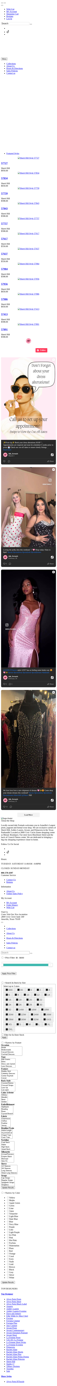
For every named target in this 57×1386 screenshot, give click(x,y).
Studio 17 (10, 1364)
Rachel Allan (11, 1349)
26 (20, 1004)
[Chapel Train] (6, 1135)
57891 (4, 329)
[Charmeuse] (5, 1119)
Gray (11, 1272)
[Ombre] (4, 1102)
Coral (11, 1256)
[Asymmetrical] (6, 1133)
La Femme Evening (14, 1345)
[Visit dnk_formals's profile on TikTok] (5, 455)
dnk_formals (23, 345)
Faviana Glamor (13, 1321)
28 (30, 1004)
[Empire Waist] (7, 1156)
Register (9, 16)
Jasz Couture (11, 1325)
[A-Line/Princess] (7, 1154)
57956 (4, 284)
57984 (4, 269)
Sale (8, 1371)
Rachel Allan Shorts (14, 1352)
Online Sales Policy (14, 893)
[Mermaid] (7, 1159)
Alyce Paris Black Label (16, 1304)
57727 (4, 163)
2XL (10, 1029)
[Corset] (9, 1078)
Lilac (11, 1230)
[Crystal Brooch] (7, 1114)
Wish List (10, 9)
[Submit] (31, 24)
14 (48, 994)
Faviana (9, 1318)
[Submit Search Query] (31, 953)
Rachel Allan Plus (13, 1354)
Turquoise (13, 1214)
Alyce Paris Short (13, 1301)
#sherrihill (17, 795)
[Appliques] (7, 1107)
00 (21, 990)
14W (21, 1009)
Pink (11, 1238)
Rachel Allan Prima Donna (17, 1357)
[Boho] (8, 1062)
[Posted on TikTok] (52, 454)
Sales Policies (12, 943)
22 (41, 999)
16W (33, 1009)
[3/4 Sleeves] (9, 1168)
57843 (4, 208)
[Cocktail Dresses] (11, 1054)
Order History (12, 905)
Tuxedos (10, 1369)
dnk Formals (34, 345)
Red (11, 1251)
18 (20, 999)
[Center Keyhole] (9, 1076)
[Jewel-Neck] (7, 1149)
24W (36, 1014)
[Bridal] (11, 1047)
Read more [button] (7, 450)
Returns (9, 882)
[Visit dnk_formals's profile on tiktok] (28, 341)
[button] (11, 63)
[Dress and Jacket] (8, 1064)
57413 (4, 314)
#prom (10, 552)
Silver (11, 1275)
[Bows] (7, 1111)
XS (10, 1024)
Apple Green (14, 1203)
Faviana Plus (11, 1323)
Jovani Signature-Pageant (17, 1333)
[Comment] (8, 461)
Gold (11, 1264)
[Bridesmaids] (11, 1050)
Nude (11, 1261)
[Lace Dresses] (8, 1066)
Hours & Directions (14, 938)
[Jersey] (5, 1125)
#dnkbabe (45, 673)
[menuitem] (31, 9)
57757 (4, 223)
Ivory (11, 1259)
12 (38, 994)
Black (11, 1269)
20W (10, 1014)
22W (23, 1014)
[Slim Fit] (7, 1161)
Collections (11, 928)
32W (36, 1019)
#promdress (17, 552)
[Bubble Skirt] (9, 1071)
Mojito (12, 1200)
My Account (11, 11)
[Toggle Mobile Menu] (2, 922)
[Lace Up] (8, 1088)
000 (10, 990)
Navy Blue (13, 1224)
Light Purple (14, 1232)
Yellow (12, 1198)
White (11, 1277)
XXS (48, 1019)
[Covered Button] (8, 1083)
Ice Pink (12, 1235)
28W (10, 1019)
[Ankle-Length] (6, 1131)
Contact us (10, 948)
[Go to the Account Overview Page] (2, 5)
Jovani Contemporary (15, 1330)
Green (11, 1206)
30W (23, 1019)
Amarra (9, 1306)
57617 (4, 238)
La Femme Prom (13, 1337)
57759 (4, 193)
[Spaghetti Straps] (8, 1182)
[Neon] (4, 1099)
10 (28, 994)
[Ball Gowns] (8, 1059)
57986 (4, 299)
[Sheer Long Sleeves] (9, 1173)
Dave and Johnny (13, 1313)
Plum (11, 1248)
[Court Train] (6, 1137)
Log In (9, 19)
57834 (4, 178)
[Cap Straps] (8, 1178)
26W (48, 1014)
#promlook (26, 552)
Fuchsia (12, 1243)
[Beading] (7, 1109)
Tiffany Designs (13, 1366)
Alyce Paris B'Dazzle (15, 1381)
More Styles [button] (6, 1376)
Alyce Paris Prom (13, 1299)
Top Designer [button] (7, 1294)
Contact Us (11, 880)
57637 (4, 253)
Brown (12, 1267)
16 (9, 999)
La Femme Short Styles (16, 1342)
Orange (12, 1253)
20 (30, 999)
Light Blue (13, 1216)
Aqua (11, 1211)
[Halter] (7, 1145)
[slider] (50, 965)
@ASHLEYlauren (10, 670)
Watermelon (14, 1245)
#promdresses (36, 552)
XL (48, 1024)
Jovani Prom (11, 1328)
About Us (10, 891)
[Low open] (8, 1090)
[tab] (28, 1294)
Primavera (10, 1347)
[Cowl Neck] (7, 1142)
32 (9, 1009)
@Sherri (25, 795)
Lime (11, 1208)
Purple (12, 1227)
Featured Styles (12, 153)
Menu (4, 59)
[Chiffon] (5, 1121)
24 (9, 1004)
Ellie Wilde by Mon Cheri (17, 1316)
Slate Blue (13, 1219)
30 (41, 1004)
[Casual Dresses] (11, 1052)
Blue (11, 1222)
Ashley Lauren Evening (16, 1311)
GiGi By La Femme (14, 1340)
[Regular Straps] (8, 1180)
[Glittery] (4, 1095)
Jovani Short (11, 1335)
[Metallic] (4, 1097)
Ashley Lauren (12, 1309)
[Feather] (5, 1123)
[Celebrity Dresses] (9, 1073)
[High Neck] (7, 1147)
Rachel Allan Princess (15, 1359)
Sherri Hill (10, 1361)
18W (46, 1009)
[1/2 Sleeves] (9, 1166)
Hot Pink (13, 1240)
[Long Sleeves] (9, 1171)
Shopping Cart (12, 14)
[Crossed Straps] (8, 1085)
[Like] (4, 461)
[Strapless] (8, 1185)
